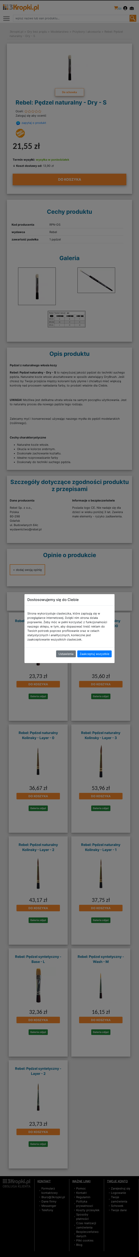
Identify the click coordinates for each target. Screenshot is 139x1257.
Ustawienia (65, 654)
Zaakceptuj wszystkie (94, 654)
